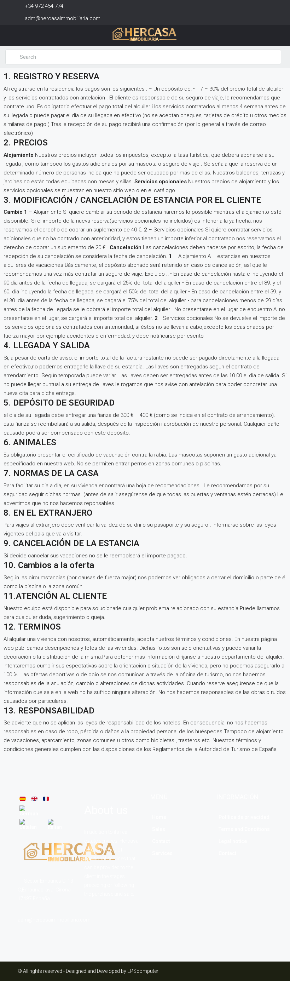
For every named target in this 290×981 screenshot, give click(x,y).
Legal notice (233, 841)
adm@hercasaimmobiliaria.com (54, 920)
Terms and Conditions (244, 829)
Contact (161, 841)
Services (162, 853)
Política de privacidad (244, 817)
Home (159, 817)
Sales (158, 829)
